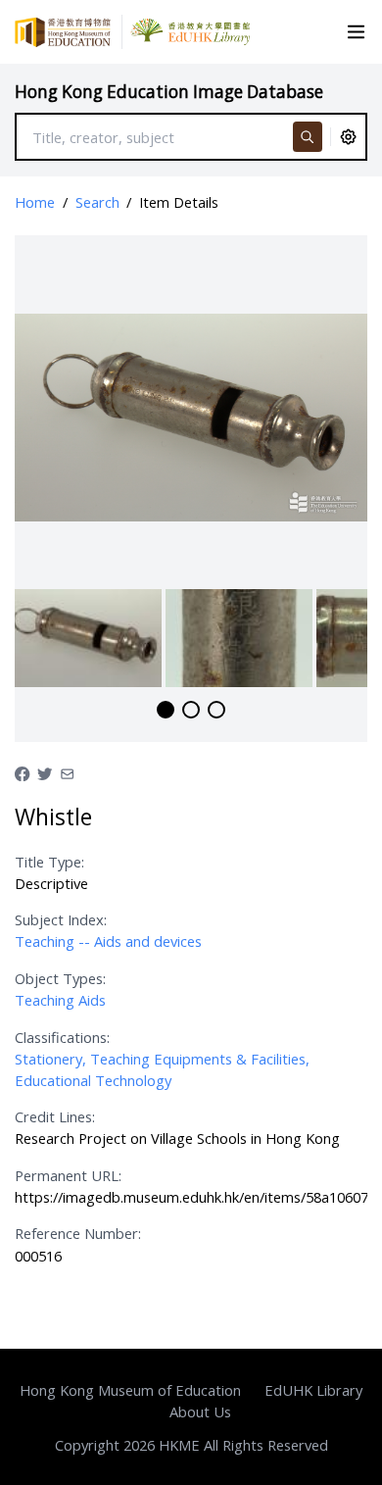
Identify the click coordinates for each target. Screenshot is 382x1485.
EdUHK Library (313, 1390)
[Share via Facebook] (22, 772)
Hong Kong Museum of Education (130, 1390)
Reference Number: (78, 1233)
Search (97, 202)
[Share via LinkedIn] (67, 772)
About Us (200, 1411)
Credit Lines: (55, 1116)
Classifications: (62, 1037)
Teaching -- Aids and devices (108, 941)
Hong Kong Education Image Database (169, 91)
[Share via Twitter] (44, 772)
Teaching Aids (60, 1000)
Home (35, 202)
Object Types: (60, 978)
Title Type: (49, 861)
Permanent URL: (68, 1175)
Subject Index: (61, 919)
